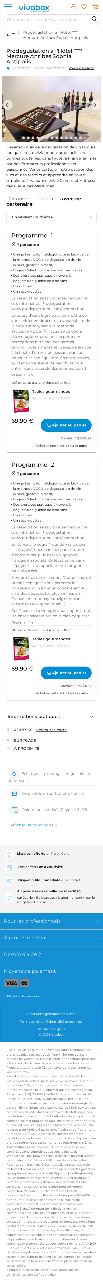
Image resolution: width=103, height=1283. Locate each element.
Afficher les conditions (31, 825)
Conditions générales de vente (51, 1014)
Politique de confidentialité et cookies (51, 1022)
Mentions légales (51, 1029)
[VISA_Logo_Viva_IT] (9, 984)
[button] (7, 105)
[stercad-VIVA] (24, 984)
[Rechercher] (94, 19)
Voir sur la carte (81, 68)
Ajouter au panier (69, 425)
